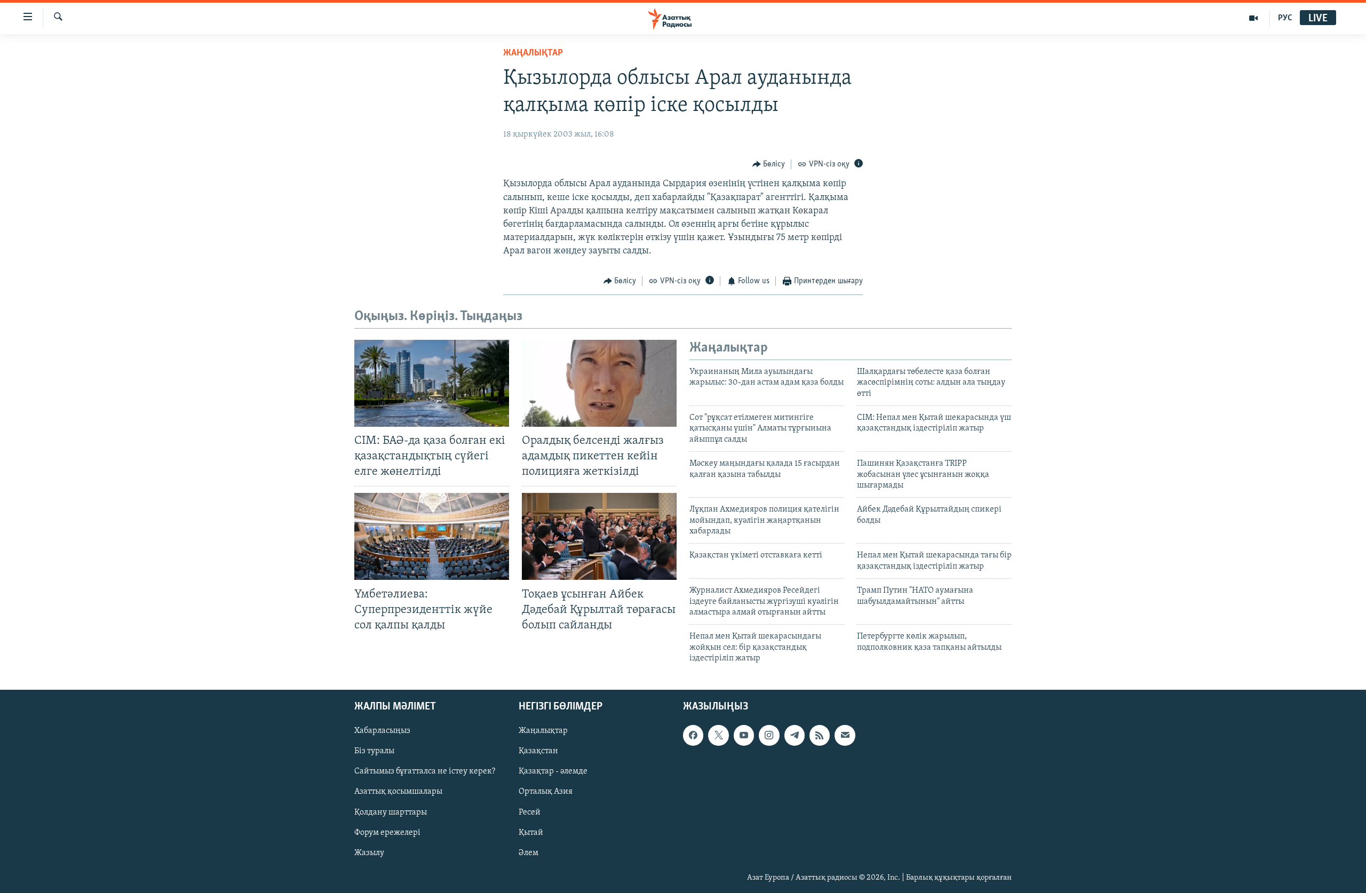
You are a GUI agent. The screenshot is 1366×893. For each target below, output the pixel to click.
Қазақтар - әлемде (553, 771)
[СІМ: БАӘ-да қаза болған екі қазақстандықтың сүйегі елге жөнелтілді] (431, 383)
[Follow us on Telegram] (794, 735)
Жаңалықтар (543, 731)
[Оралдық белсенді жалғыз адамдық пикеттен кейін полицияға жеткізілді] (599, 383)
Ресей (530, 812)
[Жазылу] (845, 735)
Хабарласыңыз (382, 731)
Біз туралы (374, 751)
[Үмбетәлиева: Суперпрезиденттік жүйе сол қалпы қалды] (431, 536)
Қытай (531, 832)
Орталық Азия (546, 791)
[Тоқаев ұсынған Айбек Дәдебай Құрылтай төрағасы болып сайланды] (599, 536)
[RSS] (819, 735)
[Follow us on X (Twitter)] (718, 735)
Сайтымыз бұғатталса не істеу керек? (424, 771)
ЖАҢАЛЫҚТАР (533, 53)
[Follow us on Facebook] (693, 735)
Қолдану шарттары (390, 812)
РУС (1285, 18)
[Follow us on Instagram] (769, 735)
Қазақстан (538, 751)
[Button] (768, 164)
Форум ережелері (387, 832)
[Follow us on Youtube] (744, 735)
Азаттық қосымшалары (398, 791)
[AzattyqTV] (1253, 18)
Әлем (528, 852)
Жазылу (369, 852)
